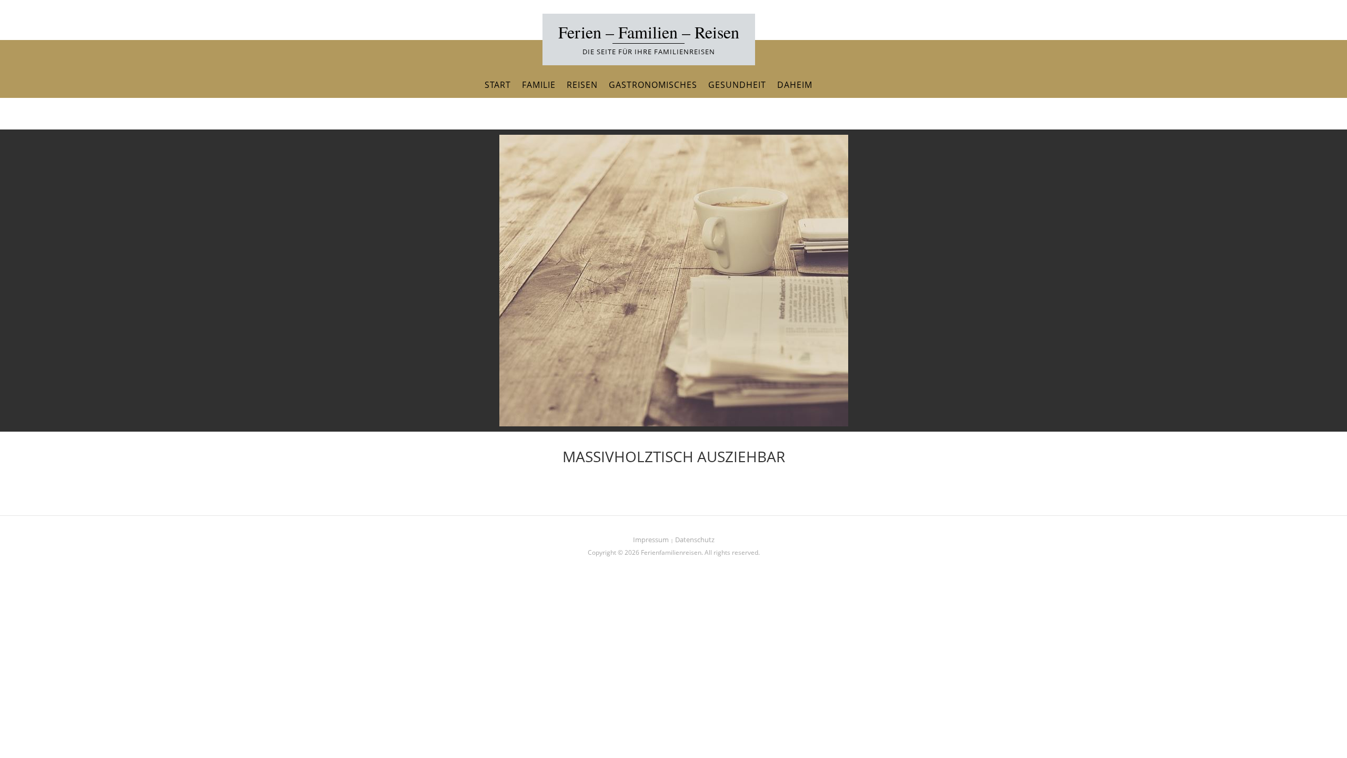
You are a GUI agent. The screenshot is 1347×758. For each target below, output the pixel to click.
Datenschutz (695, 539)
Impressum (651, 539)
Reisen (582, 85)
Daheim (794, 85)
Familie (539, 85)
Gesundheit (737, 85)
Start (498, 85)
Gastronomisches (653, 85)
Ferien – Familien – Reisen (648, 32)
